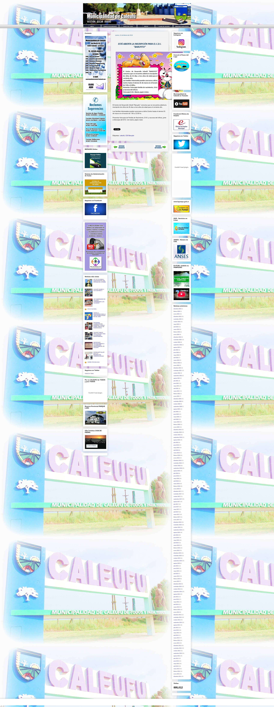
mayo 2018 (176, 478)
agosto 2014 (177, 594)
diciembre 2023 (177, 316)
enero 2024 (176, 314)
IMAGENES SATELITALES (182, 26)
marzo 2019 (176, 452)
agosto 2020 (177, 409)
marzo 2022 (176, 360)
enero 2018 (176, 488)
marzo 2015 (176, 576)
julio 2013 (176, 627)
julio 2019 (176, 442)
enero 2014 (176, 612)
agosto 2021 (177, 378)
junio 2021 (176, 383)
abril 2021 (176, 388)
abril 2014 (176, 604)
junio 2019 (176, 445)
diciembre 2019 (177, 429)
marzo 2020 (176, 421)
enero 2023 (176, 334)
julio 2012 (176, 658)
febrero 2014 (177, 609)
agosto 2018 (177, 470)
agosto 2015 (177, 563)
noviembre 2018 (178, 463)
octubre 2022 (177, 342)
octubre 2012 (177, 650)
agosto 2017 (177, 501)
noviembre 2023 (178, 319)
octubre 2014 (177, 589)
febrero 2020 (177, 424)
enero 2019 (176, 457)
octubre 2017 (177, 496)
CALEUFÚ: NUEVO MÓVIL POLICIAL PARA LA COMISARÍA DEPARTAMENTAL (99, 334)
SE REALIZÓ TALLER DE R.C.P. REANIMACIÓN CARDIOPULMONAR (98, 354)
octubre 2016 (177, 527)
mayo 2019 (176, 447)
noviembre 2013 (178, 617)
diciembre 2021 (177, 367)
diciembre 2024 (177, 308)
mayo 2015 (176, 571)
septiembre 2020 (178, 406)
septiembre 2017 (178, 499)
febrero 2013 (177, 640)
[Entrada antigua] (160, 149)
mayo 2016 (176, 540)
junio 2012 (176, 661)
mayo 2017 (176, 509)
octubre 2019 (177, 434)
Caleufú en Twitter (89, 373)
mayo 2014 (176, 601)
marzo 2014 (176, 607)
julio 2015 (176, 565)
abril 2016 (176, 542)
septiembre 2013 (178, 622)
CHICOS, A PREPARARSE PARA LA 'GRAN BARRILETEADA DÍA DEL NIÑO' (99, 314)
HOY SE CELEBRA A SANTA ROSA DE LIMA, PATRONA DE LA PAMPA (99, 281)
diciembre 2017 (177, 491)
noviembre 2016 (178, 524)
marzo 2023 (176, 329)
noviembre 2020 (178, 401)
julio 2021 (176, 380)
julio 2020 (176, 411)
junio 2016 (176, 537)
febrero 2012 (177, 671)
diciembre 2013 (177, 614)
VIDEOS (146, 26)
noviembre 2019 (178, 432)
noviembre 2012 (178, 648)
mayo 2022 (176, 355)
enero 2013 (176, 643)
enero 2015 (176, 581)
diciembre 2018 (177, 460)
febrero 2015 (177, 578)
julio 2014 (176, 596)
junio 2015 (176, 568)
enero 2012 (176, 673)
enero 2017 (176, 519)
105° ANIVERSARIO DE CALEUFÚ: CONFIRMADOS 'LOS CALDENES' (99, 301)
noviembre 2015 (178, 555)
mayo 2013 (176, 632)
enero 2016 (176, 550)
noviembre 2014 (178, 586)
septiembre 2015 (178, 560)
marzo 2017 (176, 514)
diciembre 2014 (177, 583)
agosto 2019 (177, 439)
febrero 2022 (177, 362)
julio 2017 (176, 504)
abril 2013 (176, 635)
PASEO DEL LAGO (128, 26)
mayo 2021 (176, 385)
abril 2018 (176, 481)
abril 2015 (176, 573)
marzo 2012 (176, 668)
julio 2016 (176, 535)
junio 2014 (176, 599)
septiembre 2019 (178, 437)
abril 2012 (176, 666)
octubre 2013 (177, 619)
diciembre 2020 (177, 398)
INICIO (92, 26)
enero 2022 (176, 365)
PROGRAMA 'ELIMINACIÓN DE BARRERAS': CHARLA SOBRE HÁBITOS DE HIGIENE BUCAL (99, 325)
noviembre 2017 (178, 493)
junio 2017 (176, 506)
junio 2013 (176, 630)
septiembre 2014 (178, 591)
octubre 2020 (177, 403)
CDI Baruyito (130, 135)
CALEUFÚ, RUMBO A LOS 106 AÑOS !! (98, 290)
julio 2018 (176, 473)
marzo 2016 (176, 545)
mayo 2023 (176, 324)
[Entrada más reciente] (119, 149)
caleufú (122, 135)
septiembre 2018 (178, 468)
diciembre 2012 (177, 645)
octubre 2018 (177, 465)
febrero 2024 (177, 311)
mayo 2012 (176, 663)
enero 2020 (176, 427)
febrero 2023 (177, 332)
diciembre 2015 (177, 553)
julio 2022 (176, 350)
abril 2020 (176, 419)
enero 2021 (176, 396)
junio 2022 (176, 352)
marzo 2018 (176, 483)
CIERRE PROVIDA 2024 (93, 362)
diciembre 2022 (177, 337)
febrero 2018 (177, 486)
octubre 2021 (177, 373)
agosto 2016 (177, 532)
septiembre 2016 (178, 529)
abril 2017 (176, 511)
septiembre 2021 (178, 375)
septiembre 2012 (178, 653)
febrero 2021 (177, 393)
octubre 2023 (177, 321)
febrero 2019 (177, 455)
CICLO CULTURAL (92, 309)
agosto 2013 (177, 625)
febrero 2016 (177, 547)
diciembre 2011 (177, 676)
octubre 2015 (177, 558)
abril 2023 (176, 326)
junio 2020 (176, 414)
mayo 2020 (176, 416)
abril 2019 (176, 450)
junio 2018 (176, 475)
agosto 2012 (177, 655)
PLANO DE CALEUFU (164, 26)
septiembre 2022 (178, 344)
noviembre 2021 (178, 370)
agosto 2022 (177, 347)
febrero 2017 (177, 517)
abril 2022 (176, 357)
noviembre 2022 (178, 339)
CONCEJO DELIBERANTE (110, 26)
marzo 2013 (176, 637)
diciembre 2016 (177, 522)
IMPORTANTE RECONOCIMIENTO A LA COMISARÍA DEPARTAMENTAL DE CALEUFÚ (98, 345)
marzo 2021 (176, 391)
